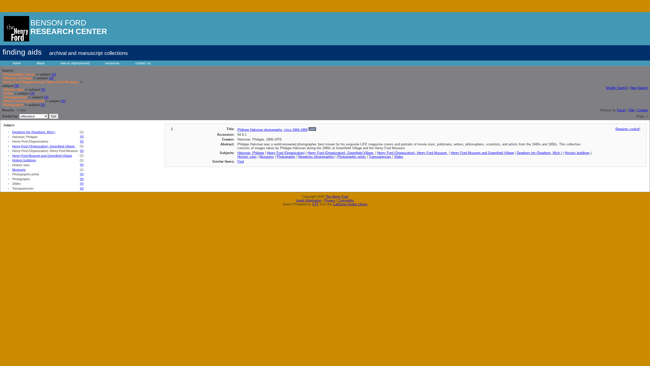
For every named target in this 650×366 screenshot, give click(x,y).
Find (240, 161)
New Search (639, 88)
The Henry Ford (336, 197)
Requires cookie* (627, 129)
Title (631, 110)
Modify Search (616, 88)
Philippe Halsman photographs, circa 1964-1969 (272, 130)
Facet (621, 110)
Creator (642, 110)
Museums (19, 170)
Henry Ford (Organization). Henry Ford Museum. (412, 153)
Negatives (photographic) (316, 157)
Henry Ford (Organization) (286, 153)
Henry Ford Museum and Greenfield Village (42, 156)
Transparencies (380, 157)
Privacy (329, 200)
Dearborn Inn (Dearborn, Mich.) (33, 132)
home (17, 63)
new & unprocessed (74, 63)
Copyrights (346, 200)
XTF (315, 204)
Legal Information (308, 200)
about (41, 63)
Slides (398, 157)
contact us (143, 63)
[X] (54, 74)
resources (112, 63)
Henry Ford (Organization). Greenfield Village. (43, 146)
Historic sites (247, 157)
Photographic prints (351, 157)
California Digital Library (350, 204)
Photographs (286, 157)
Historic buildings (24, 160)
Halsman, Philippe (250, 153)
